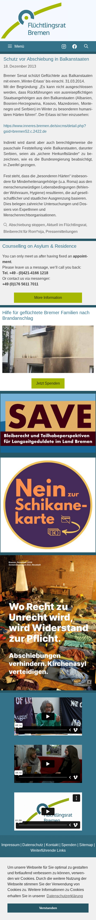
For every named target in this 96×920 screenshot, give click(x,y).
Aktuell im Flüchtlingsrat (66, 225)
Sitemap (86, 845)
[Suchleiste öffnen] (86, 46)
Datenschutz (32, 845)
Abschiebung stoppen (27, 225)
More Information (48, 298)
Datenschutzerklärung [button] (65, 896)
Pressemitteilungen (62, 232)
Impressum (10, 845)
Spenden (68, 845)
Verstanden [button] (48, 908)
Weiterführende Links (48, 850)
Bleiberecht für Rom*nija (23, 232)
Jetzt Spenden (48, 383)
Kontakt (52, 845)
